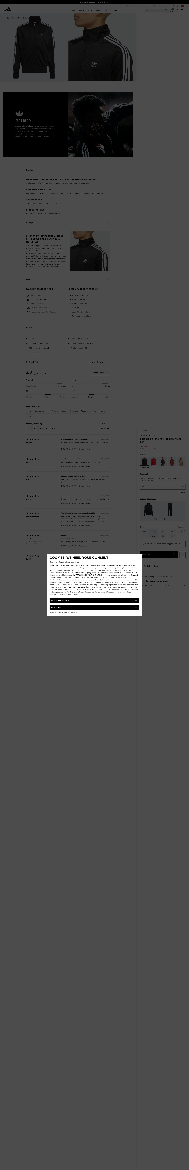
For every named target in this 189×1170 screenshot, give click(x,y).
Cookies (112, 577)
